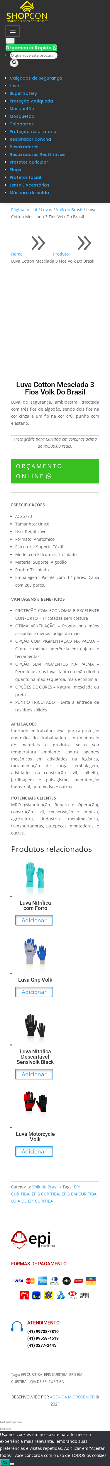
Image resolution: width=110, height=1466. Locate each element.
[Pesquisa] (14, 63)
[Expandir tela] (8, 1422)
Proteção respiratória (33, 132)
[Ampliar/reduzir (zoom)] (2, 1422)
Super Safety (23, 93)
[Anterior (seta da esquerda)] (2, 1429)
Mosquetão (22, 109)
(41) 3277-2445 (41, 1345)
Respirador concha (30, 139)
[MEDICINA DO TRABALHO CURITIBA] (28, 22)
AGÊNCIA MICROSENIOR (72, 1397)
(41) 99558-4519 (43, 1338)
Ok (4, 1462)
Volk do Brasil (69, 209)
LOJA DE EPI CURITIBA (32, 1201)
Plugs (15, 170)
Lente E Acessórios (29, 185)
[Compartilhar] (14, 1422)
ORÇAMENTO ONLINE (39, 471)
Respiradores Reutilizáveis (37, 154)
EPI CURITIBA (31, 1374)
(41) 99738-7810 (43, 1331)
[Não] (12, 1464)
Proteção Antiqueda (31, 101)
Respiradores (24, 147)
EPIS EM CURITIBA (79, 1194)
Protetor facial (25, 177)
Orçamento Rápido (31, 47)
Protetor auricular (29, 162)
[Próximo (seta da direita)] (8, 1429)
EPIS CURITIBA (45, 1194)
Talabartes (22, 124)
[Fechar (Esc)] (20, 1422)
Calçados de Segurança (36, 78)
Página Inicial (24, 209)
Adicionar (34, 920)
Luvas (16, 86)
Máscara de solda (29, 193)
